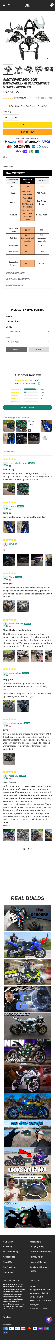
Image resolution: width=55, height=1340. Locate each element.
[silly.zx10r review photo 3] (37, 560)
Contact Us (8, 1272)
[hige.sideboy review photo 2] (23, 706)
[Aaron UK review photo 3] (37, 835)
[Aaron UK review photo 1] (9, 835)
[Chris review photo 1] (9, 606)
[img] (9, 459)
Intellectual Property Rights (39, 1269)
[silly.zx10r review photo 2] (23, 560)
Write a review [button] (27, 407)
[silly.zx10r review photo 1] (9, 560)
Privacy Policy (36, 1257)
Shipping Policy (37, 1246)
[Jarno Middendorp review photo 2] (23, 489)
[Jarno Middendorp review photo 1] (9, 489)
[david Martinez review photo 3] (37, 656)
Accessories (9, 1257)
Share (6, 157)
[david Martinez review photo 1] (9, 656)
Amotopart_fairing (39, 1308)
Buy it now (27, 132)
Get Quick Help (10, 1267)
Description (8, 167)
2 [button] (24, 849)
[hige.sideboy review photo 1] (9, 706)
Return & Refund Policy (41, 1251)
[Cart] (50, 5)
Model (9, 327)
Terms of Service (38, 1262)
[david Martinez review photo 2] (23, 656)
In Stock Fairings (11, 1251)
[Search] (9, 5)
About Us (7, 1262)
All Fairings (8, 1246)
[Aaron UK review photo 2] (23, 835)
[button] (27, 173)
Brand (9, 317)
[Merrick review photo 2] (23, 527)
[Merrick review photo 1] (9, 527)
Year (8, 337)
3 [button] (28, 849)
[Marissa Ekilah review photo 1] (9, 759)
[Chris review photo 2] (23, 606)
